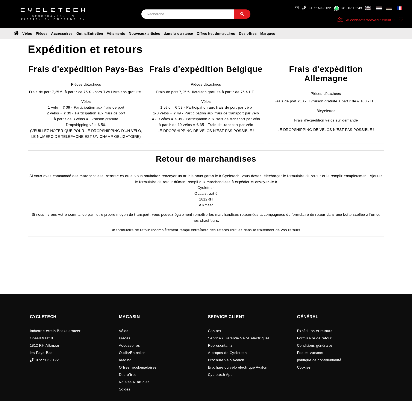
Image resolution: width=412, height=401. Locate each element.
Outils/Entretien (89, 33)
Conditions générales (315, 345)
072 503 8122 (46, 360)
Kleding (125, 360)
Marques (267, 33)
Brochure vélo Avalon (226, 360)
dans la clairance (178, 33)
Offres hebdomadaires (216, 33)
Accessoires (62, 33)
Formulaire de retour (314, 338)
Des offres (248, 33)
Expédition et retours (315, 331)
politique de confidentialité (319, 360)
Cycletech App (220, 375)
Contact (214, 331)
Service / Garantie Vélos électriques (239, 338)
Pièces (41, 33)
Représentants (220, 345)
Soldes (124, 389)
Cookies (304, 367)
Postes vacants (310, 353)
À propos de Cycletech (227, 353)
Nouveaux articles (144, 33)
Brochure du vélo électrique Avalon (237, 367)
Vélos (27, 33)
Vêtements (116, 33)
